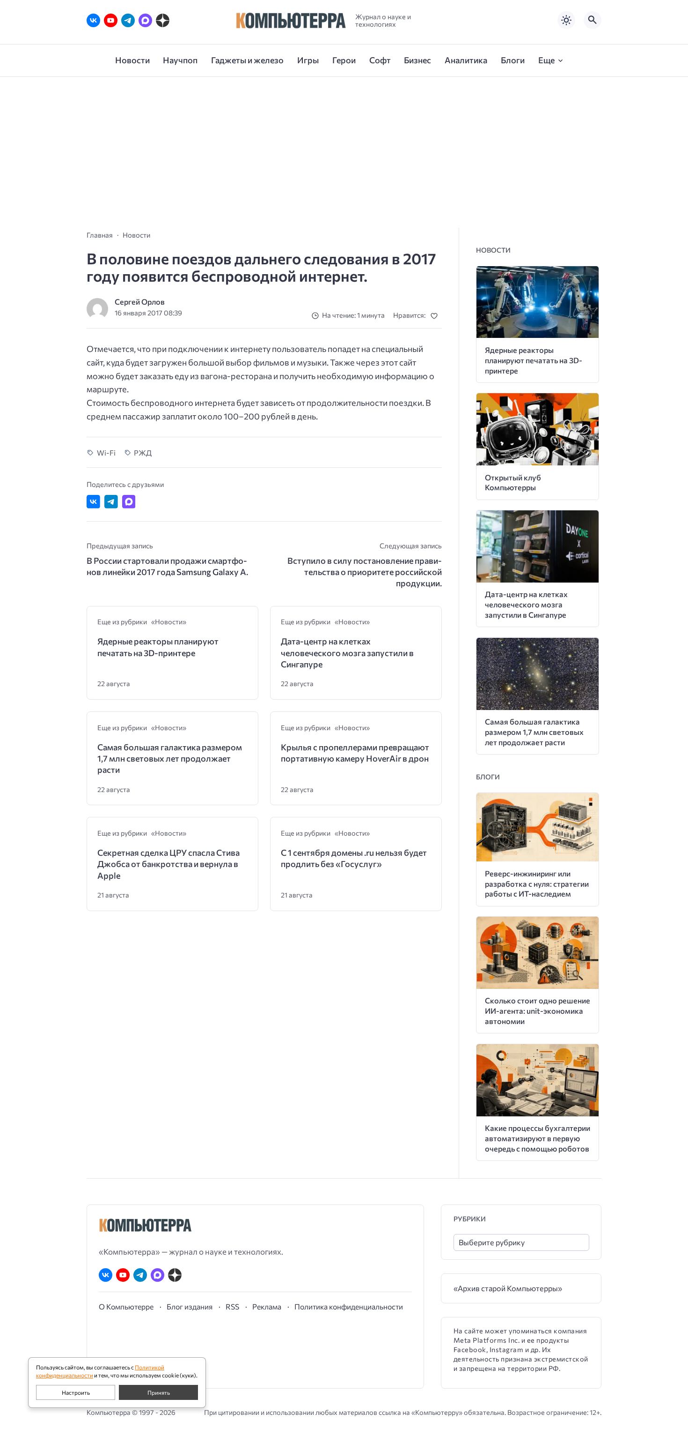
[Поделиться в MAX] (129, 502)
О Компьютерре (126, 1306)
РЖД (143, 452)
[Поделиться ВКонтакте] (93, 502)
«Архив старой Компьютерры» (508, 1288)
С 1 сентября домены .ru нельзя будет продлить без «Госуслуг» (354, 858)
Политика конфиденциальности (348, 1306)
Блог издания (189, 1306)
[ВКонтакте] (93, 20)
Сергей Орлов (140, 301)
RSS (232, 1306)
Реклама (266, 1306)
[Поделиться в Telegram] (111, 502)
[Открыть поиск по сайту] (592, 20)
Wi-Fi (106, 452)
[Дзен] (162, 20)
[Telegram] (128, 20)
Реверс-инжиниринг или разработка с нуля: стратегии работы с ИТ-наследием (537, 883)
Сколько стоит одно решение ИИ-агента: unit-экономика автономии (537, 1010)
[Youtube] (110, 20)
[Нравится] (436, 316)
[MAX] (145, 20)
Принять (158, 1392)
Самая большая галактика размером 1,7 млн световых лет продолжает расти (169, 758)
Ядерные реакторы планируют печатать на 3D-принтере (158, 647)
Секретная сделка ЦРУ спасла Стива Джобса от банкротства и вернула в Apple (168, 864)
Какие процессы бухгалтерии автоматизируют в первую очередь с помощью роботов (537, 1138)
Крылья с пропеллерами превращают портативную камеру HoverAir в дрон (355, 752)
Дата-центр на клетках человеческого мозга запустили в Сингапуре (347, 652)
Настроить (76, 1392)
